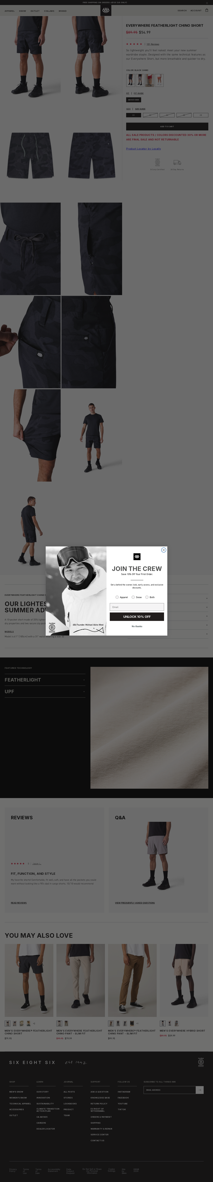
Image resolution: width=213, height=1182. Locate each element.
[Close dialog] (163, 550)
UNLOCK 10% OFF (137, 617)
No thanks (137, 626)
